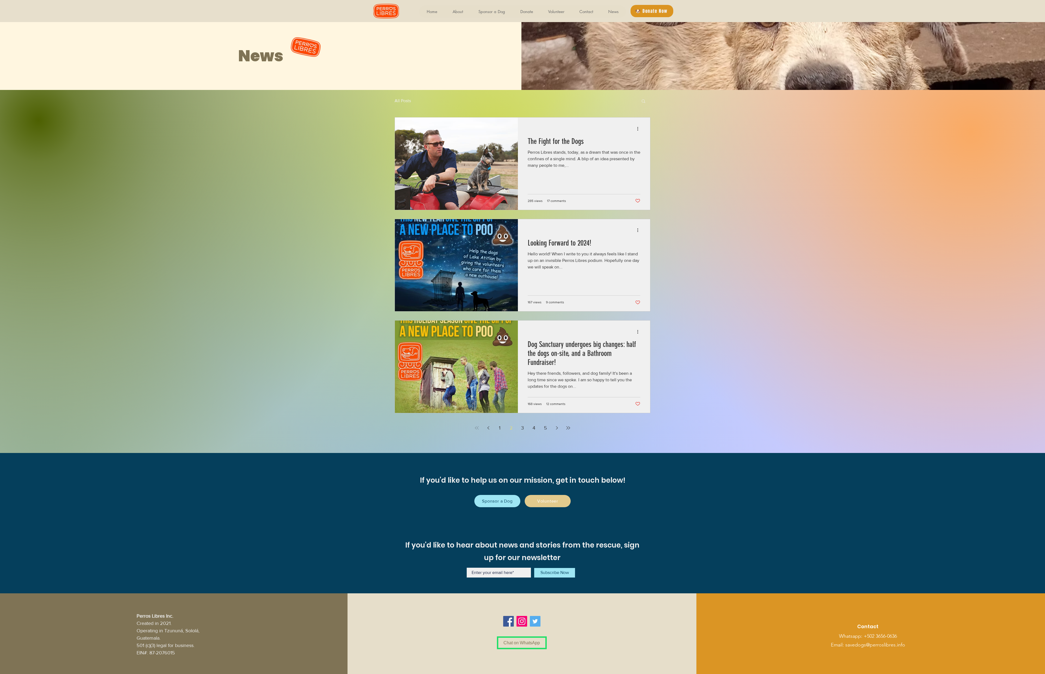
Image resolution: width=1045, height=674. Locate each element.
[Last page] (568, 428)
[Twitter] (535, 621)
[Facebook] (508, 621)
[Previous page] (488, 428)
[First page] (477, 428)
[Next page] (557, 428)
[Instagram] (522, 621)
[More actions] (639, 128)
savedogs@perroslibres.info (875, 645)
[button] (652, 11)
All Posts (403, 100)
